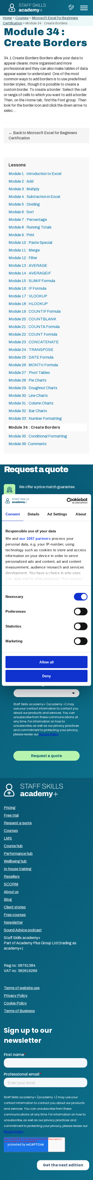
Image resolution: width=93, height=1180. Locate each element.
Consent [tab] (12, 514)
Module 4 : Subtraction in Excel (34, 197)
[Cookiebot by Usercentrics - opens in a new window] (67, 501)
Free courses (15, 915)
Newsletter (13, 922)
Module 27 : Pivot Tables (29, 373)
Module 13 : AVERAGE (28, 265)
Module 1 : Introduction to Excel (35, 174)
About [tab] (81, 514)
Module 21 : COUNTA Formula (34, 327)
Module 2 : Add (21, 181)
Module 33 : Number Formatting (35, 418)
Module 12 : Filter (23, 258)
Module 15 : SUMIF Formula (32, 281)
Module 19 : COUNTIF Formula (35, 311)
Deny (46, 676)
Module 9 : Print (21, 235)
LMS (8, 838)
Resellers (12, 876)
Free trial (11, 815)
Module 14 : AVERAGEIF (30, 273)
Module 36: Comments (27, 444)
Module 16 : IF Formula (27, 288)
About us (11, 892)
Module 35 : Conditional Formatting (38, 436)
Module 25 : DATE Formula (31, 357)
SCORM (11, 884)
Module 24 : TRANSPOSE (31, 350)
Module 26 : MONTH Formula (33, 365)
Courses (22, 18)
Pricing (10, 808)
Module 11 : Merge (24, 250)
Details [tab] (33, 514)
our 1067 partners (35, 538)
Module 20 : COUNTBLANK (32, 319)
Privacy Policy (15, 996)
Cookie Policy (15, 1003)
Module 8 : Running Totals (30, 227)
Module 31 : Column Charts (31, 403)
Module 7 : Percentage (28, 220)
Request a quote (18, 823)
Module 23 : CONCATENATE (34, 342)
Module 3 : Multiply (24, 189)
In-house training (17, 869)
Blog (8, 899)
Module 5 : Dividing (24, 204)
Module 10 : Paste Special (30, 242)
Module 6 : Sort (21, 212)
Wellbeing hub (15, 861)
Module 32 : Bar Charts (28, 411)
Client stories (15, 907)
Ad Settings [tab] (57, 514)
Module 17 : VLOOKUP (28, 296)
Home (7, 18)
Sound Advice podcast (23, 930)
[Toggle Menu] (84, 7)
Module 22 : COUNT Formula (33, 334)
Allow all (46, 662)
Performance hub (18, 854)
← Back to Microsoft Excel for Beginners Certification (43, 135)
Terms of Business (19, 1011)
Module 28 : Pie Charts (27, 380)
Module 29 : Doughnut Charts (33, 388)
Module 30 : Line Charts (28, 395)
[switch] (81, 611)
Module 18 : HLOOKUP (28, 304)
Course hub (13, 846)
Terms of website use (22, 988)
